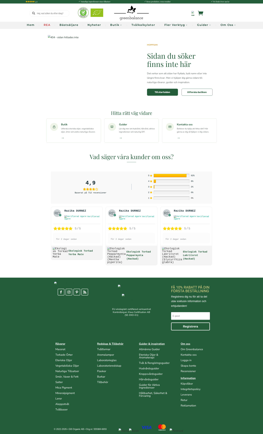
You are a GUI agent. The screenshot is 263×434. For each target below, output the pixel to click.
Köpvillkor (187, 383)
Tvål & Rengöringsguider (154, 363)
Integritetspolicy (190, 389)
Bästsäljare (69, 25)
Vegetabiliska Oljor (67, 366)
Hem (31, 25)
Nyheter (94, 25)
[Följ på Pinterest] (77, 292)
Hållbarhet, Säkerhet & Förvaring (153, 394)
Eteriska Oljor (63, 360)
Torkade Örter (64, 355)
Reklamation (188, 405)
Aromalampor (105, 355)
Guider (202, 25)
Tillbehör (102, 382)
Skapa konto (188, 366)
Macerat (60, 349)
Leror (58, 398)
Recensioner (188, 371)
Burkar (101, 376)
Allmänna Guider (149, 349)
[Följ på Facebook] (61, 292)
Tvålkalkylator (143, 25)
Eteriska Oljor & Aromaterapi (148, 356)
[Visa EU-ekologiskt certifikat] (131, 301)
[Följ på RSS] (84, 292)
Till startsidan (162, 92)
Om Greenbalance (192, 349)
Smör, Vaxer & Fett (66, 376)
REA (47, 25)
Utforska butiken (197, 92)
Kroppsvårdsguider (151, 374)
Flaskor (101, 371)
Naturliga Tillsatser (67, 371)
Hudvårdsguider (149, 368)
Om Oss (227, 25)
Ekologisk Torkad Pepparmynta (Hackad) (138, 255)
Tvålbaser (61, 409)
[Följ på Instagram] (69, 292)
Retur (184, 400)
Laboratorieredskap (109, 366)
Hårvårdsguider (148, 379)
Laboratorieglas (107, 360)
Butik (114, 25)
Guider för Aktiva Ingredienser (149, 386)
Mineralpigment (65, 393)
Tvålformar (103, 349)
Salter (59, 382)
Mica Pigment (63, 387)
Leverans (186, 394)
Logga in (186, 360)
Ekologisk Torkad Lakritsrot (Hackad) (195, 255)
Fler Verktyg (174, 25)
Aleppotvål (62, 404)
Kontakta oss (189, 355)
